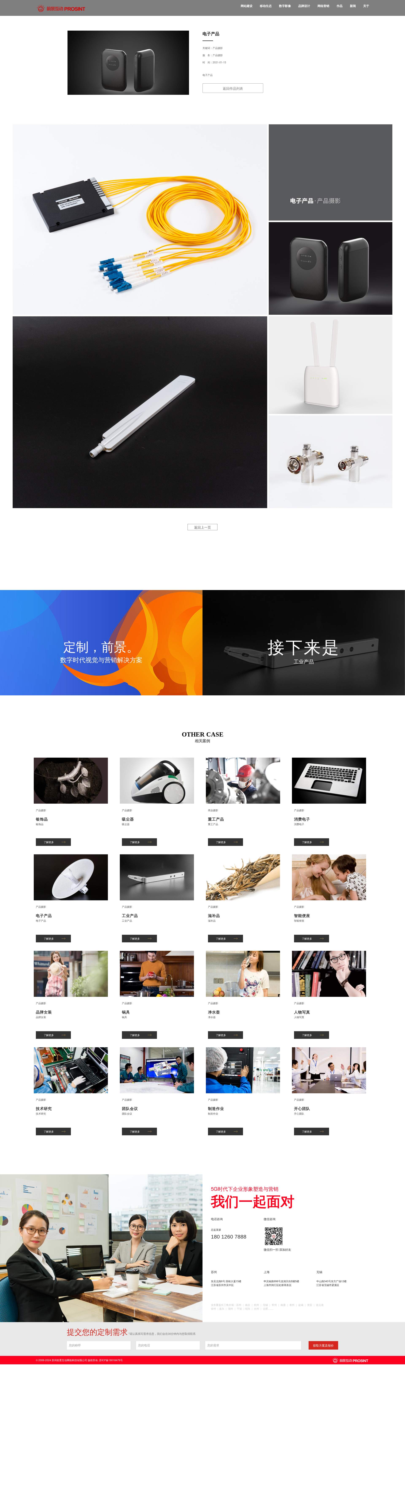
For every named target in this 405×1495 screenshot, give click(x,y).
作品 (340, 6)
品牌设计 (304, 6)
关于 (366, 6)
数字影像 (285, 6)
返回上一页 (202, 527)
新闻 (353, 6)
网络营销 (323, 6)
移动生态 (266, 6)
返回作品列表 (233, 88)
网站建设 (246, 6)
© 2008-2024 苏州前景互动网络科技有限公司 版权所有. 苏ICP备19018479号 (79, 1360)
